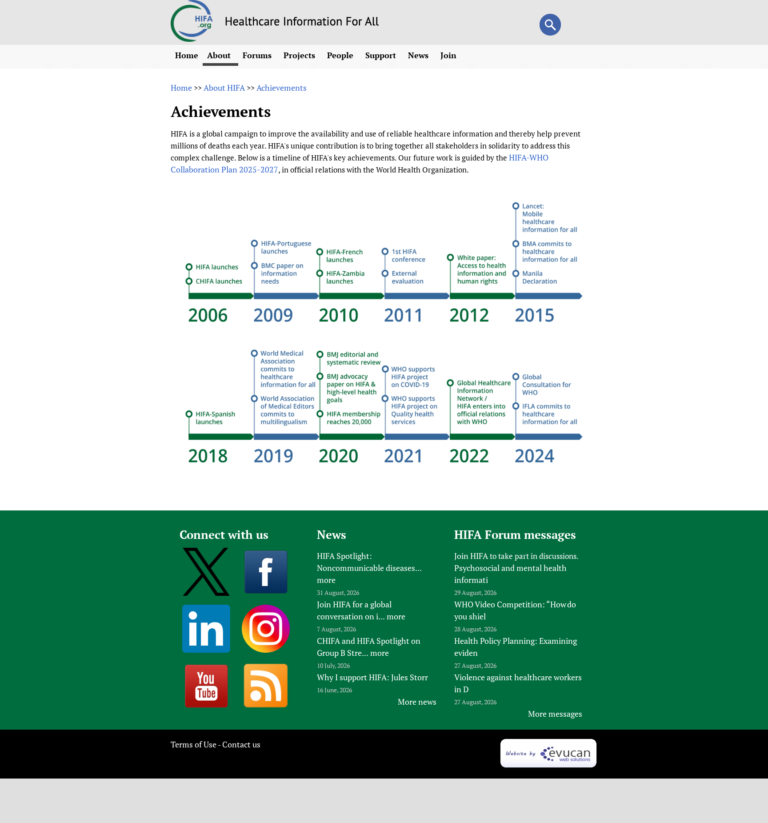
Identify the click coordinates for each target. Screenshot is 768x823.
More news (417, 701)
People (341, 55)
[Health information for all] (302, 22)
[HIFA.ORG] (192, 38)
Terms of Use (193, 744)
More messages (555, 713)
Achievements (281, 87)
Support (381, 55)
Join (449, 55)
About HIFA (224, 87)
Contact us (241, 744)
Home (186, 55)
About (220, 55)
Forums (258, 55)
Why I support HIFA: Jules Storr (372, 677)
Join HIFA (471, 555)
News (419, 55)
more (326, 579)
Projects (300, 55)
